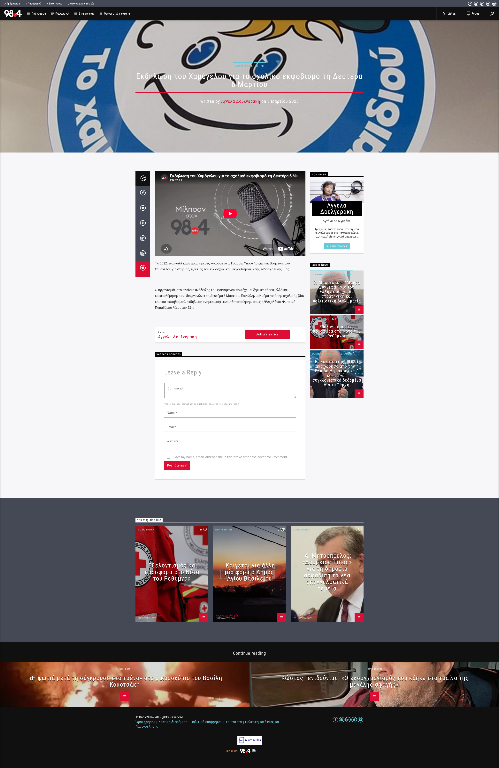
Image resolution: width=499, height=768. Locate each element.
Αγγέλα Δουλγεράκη (240, 101)
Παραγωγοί (34, 3)
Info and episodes (337, 246)
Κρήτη (259, 66)
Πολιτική (345, 274)
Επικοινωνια (55, 3)
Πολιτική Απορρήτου (206, 722)
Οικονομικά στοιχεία (82, 3)
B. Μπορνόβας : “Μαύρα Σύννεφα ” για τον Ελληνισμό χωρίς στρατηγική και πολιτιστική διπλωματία (337, 292)
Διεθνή (317, 274)
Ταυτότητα (234, 722)
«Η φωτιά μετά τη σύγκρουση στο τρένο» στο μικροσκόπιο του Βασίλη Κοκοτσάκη (125, 681)
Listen (451, 13)
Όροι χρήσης (145, 722)
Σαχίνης (347, 353)
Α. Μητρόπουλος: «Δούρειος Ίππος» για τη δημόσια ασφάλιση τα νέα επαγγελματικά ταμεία (327, 572)
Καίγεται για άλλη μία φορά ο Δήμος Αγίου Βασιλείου (250, 572)
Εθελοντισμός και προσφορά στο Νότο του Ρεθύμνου (337, 331)
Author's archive (267, 334)
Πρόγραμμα (13, 3)
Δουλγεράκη (243, 66)
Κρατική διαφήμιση (172, 722)
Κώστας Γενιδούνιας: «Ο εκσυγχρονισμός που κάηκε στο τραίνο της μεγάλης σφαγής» (375, 681)
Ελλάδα (330, 274)
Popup (475, 13)
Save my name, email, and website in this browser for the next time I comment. (230, 457)
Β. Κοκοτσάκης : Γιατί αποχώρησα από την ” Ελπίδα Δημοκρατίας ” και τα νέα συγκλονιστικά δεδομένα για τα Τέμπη (336, 373)
